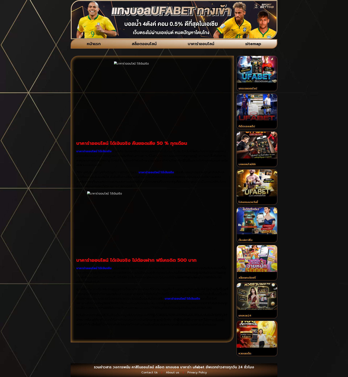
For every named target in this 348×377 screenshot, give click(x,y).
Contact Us (149, 372)
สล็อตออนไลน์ (144, 44)
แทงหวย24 (245, 316)
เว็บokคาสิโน (245, 240)
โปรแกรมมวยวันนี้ (248, 202)
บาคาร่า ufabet (192, 367)
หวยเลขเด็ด (245, 353)
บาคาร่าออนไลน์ (201, 44)
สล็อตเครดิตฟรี (247, 278)
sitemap (253, 44)
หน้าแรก (94, 44)
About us (172, 372)
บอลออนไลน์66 (247, 164)
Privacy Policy (197, 372)
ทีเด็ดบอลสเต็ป (247, 126)
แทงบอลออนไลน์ (248, 88)
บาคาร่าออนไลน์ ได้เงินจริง (93, 268)
